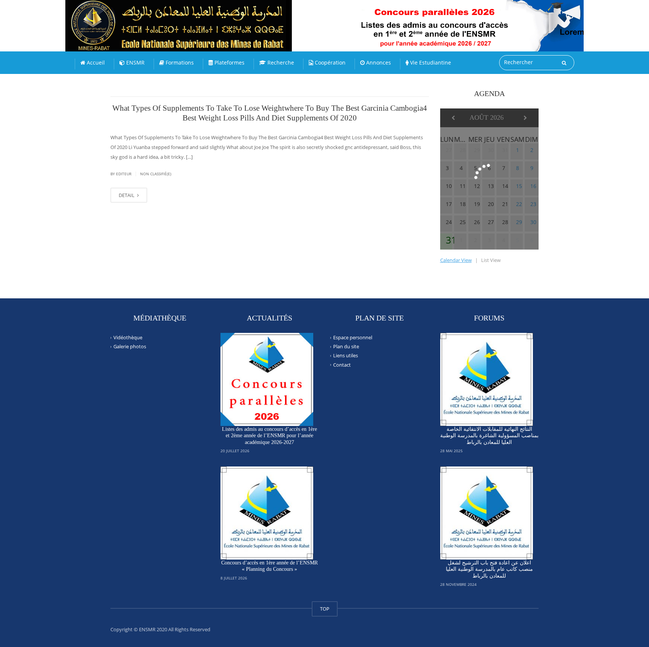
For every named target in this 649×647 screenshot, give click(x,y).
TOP (324, 608)
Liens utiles (345, 355)
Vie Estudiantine (430, 62)
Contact (342, 364)
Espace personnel (352, 337)
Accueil (95, 62)
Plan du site (346, 346)
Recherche (280, 62)
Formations (179, 62)
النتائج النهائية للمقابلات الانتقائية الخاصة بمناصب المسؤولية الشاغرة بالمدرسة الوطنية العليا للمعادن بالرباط (489, 435)
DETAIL (127, 195)
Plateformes (229, 62)
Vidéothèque (127, 337)
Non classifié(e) (155, 173)
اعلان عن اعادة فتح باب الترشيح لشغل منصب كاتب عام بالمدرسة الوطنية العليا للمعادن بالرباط (489, 569)
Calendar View (456, 260)
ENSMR (135, 62)
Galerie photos (129, 346)
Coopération (329, 62)
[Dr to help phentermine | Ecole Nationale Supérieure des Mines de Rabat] (194, 19)
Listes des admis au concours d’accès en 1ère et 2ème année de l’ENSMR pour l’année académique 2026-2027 (269, 435)
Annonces (378, 62)
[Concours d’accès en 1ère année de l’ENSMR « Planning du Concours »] (267, 513)
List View (491, 260)
